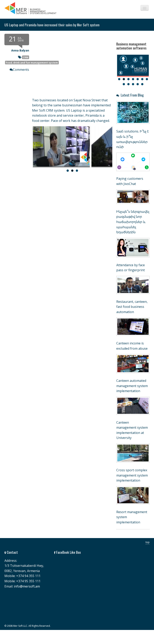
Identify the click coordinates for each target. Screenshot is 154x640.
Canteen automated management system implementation (132, 385)
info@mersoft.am (27, 586)
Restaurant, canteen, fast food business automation (132, 306)
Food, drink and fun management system (32, 62)
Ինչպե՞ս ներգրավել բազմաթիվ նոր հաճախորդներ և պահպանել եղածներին (132, 221)
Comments (21, 69)
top (148, 542)
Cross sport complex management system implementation (132, 475)
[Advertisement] (58, 209)
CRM (25, 57)
